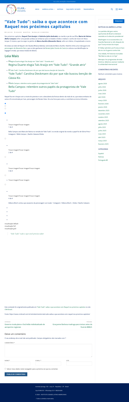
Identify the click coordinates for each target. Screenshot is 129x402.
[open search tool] (112, 9)
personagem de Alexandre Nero (16, 48)
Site (67, 360)
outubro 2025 (103, 117)
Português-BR (103, 160)
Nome (7, 360)
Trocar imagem (13, 125)
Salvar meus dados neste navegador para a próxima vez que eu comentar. (32, 369)
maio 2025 (102, 134)
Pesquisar (119, 21)
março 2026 (102, 100)
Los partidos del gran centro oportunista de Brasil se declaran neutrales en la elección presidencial (110, 33)
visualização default (11, 224)
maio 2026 (102, 94)
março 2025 (102, 141)
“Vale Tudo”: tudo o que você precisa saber (27, 233)
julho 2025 (102, 127)
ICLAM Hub (9, 32)
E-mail (38, 360)
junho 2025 (102, 131)
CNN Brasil (8, 309)
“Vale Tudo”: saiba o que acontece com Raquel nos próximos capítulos (61, 307)
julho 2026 (102, 87)
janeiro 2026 (102, 107)
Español (101, 153)
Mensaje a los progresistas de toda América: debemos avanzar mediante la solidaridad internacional (111, 61)
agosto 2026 (102, 83)
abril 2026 (101, 97)
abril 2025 (101, 137)
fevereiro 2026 (103, 104)
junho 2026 (102, 90)
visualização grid (10, 229)
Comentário (10, 343)
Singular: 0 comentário (41, 32)
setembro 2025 (103, 120)
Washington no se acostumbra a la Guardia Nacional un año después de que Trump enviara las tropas (111, 42)
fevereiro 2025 (103, 144)
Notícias (27, 32)
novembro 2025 (104, 114)
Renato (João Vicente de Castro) (56, 48)
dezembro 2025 (103, 110)
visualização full (10, 226)
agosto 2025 (102, 124)
